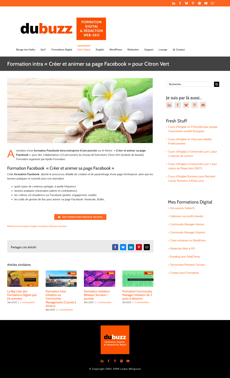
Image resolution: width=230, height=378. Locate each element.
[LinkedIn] (169, 105)
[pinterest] (115, 361)
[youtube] (127, 361)
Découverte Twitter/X (182, 208)
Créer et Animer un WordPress (188, 240)
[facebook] (108, 361)
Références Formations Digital (22, 226)
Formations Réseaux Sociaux (52, 226)
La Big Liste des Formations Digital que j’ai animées (22, 295)
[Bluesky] (186, 105)
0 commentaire (27, 302)
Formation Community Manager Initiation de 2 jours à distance (137, 295)
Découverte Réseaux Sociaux (187, 264)
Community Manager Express (187, 232)
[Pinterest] (194, 105)
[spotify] (121, 361)
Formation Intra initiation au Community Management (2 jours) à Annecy (61, 299)
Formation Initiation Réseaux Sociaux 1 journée (97, 295)
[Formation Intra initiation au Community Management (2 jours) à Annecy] (61, 272)
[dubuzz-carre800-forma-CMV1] (115, 326)
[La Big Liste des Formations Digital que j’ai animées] (22, 272)
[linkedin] (102, 361)
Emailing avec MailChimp (185, 256)
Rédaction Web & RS (182, 248)
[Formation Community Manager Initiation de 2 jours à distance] (138, 272)
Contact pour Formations (184, 272)
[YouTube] (203, 105)
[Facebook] (177, 105)
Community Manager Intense (187, 224)
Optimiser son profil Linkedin (186, 216)
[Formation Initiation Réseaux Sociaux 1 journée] (99, 272)
